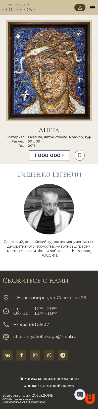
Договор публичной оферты (49, 386)
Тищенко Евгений (49, 175)
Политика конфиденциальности (49, 379)
